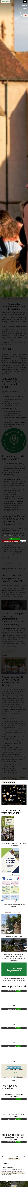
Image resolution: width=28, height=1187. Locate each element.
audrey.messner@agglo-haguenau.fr (13, 1173)
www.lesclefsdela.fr (8, 782)
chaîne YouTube (14, 1159)
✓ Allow (18, 990)
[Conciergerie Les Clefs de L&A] (14, 795)
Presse (24, 9)
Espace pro (23, 12)
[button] (25, 1)
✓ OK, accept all (14, 539)
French (25, 15)
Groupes (24, 5)
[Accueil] (5, 1)
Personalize (23, 541)
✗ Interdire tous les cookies (10, 541)
